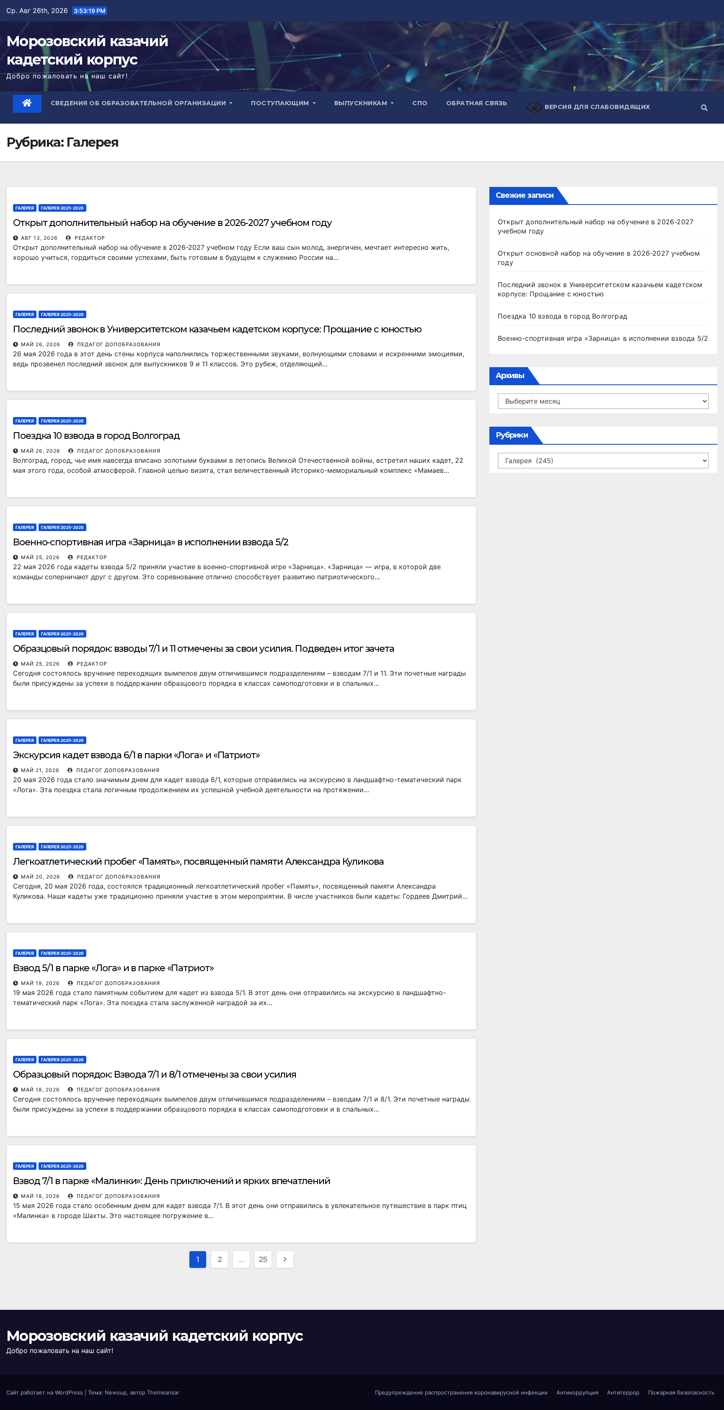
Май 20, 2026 (40, 876)
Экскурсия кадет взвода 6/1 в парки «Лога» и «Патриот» (136, 755)
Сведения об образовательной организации (139, 103)
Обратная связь (476, 103)
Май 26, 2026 (40, 344)
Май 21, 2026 (40, 770)
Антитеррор (623, 1392)
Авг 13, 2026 (39, 238)
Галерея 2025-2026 (62, 207)
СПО (420, 103)
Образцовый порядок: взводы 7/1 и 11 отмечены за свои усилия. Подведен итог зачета (203, 648)
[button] (704, 108)
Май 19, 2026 (40, 983)
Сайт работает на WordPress (45, 1392)
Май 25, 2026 (40, 557)
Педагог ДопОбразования (117, 344)
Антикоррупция (577, 1392)
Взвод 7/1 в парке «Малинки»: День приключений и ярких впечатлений (171, 1181)
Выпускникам (361, 103)
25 (263, 1259)
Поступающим (281, 103)
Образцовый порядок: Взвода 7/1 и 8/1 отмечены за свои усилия (154, 1074)
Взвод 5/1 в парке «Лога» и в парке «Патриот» (113, 968)
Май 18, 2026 (40, 1089)
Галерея (25, 207)
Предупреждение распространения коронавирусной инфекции (461, 1392)
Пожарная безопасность (681, 1392)
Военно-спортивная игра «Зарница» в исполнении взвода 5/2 (150, 542)
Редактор (89, 238)
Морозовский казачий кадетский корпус (154, 1336)
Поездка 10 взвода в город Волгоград (96, 435)
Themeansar (163, 1392)
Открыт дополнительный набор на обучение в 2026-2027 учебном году (172, 222)
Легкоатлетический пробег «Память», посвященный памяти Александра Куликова (198, 861)
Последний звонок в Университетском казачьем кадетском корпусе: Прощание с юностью (217, 329)
